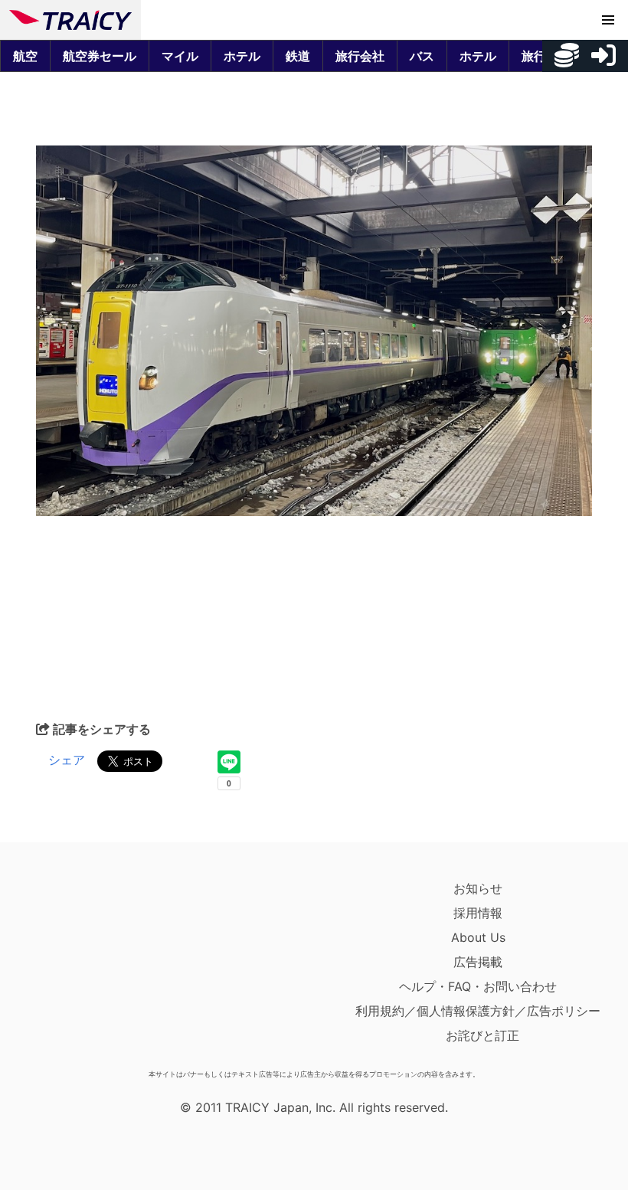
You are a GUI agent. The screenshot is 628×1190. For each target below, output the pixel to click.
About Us (478, 937)
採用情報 (477, 912)
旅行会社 (359, 56)
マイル (180, 56)
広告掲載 (477, 961)
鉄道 (298, 56)
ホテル (242, 56)
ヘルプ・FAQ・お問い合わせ (478, 986)
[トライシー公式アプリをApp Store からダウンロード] (98, 969)
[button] (608, 20)
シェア (66, 759)
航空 (25, 56)
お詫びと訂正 (482, 1035)
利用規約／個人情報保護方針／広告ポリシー (477, 1010)
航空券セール (99, 56)
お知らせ (477, 888)
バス (422, 56)
